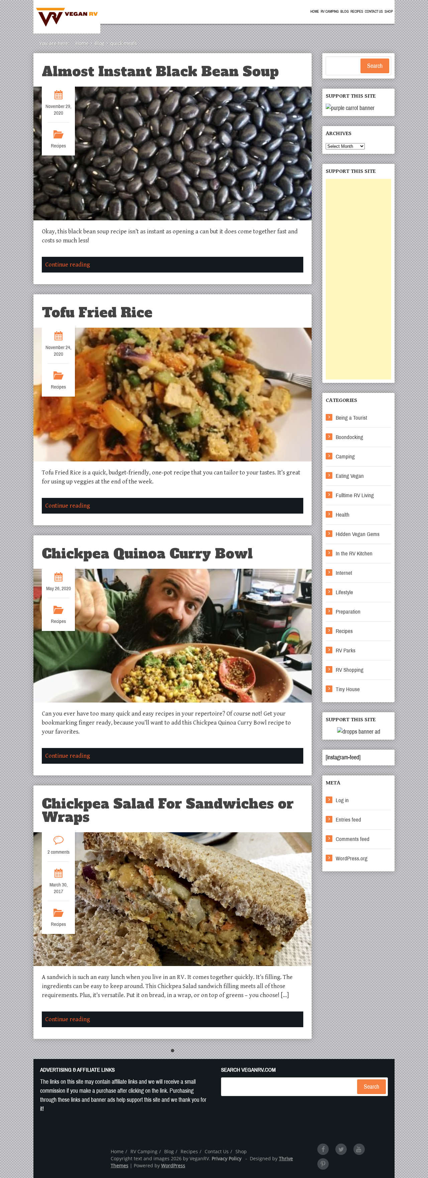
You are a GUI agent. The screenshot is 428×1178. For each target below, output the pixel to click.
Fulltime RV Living (355, 495)
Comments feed (352, 839)
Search (375, 66)
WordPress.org (351, 858)
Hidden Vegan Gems (358, 534)
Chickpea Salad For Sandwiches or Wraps (168, 810)
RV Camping (330, 11)
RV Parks (345, 650)
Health (342, 515)
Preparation (348, 612)
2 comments (58, 852)
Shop (389, 11)
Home (314, 11)
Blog (344, 11)
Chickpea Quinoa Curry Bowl (147, 554)
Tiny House (348, 689)
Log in (342, 800)
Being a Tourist (351, 418)
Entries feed (348, 820)
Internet (344, 573)
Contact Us (374, 11)
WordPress (173, 1165)
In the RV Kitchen (354, 553)
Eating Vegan (350, 476)
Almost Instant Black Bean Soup (160, 72)
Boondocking (349, 437)
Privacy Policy (226, 1158)
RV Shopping (349, 670)
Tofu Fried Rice (97, 313)
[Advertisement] (358, 279)
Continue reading (67, 264)
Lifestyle (344, 592)
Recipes (356, 11)
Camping (345, 456)
